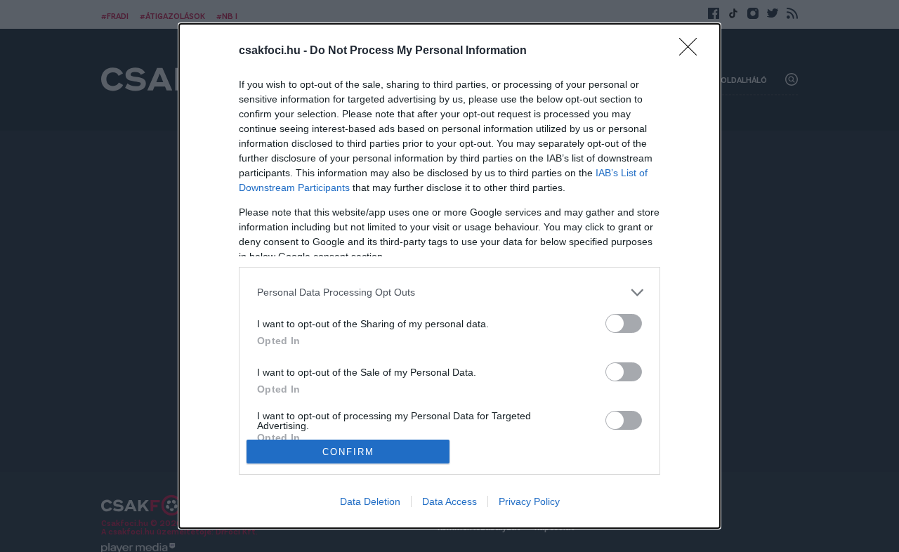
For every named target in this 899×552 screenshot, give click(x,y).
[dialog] (449, 276)
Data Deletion (370, 501)
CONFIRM (348, 452)
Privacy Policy (529, 501)
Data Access (449, 501)
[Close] (692, 51)
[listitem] (449, 292)
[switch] (623, 323)
